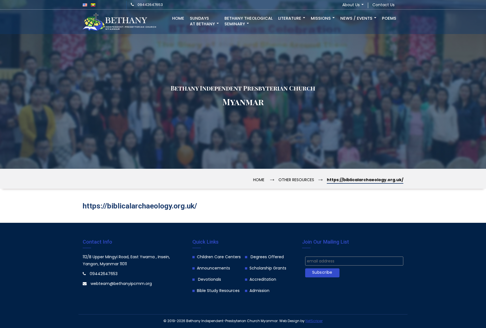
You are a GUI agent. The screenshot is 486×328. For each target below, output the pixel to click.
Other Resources (296, 180)
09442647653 (150, 5)
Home (178, 18)
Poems (389, 18)
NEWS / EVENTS (357, 18)
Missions (321, 18)
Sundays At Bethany (203, 21)
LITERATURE (290, 18)
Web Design (289, 321)
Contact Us (383, 5)
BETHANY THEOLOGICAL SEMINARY (248, 21)
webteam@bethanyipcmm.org (121, 284)
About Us (351, 5)
